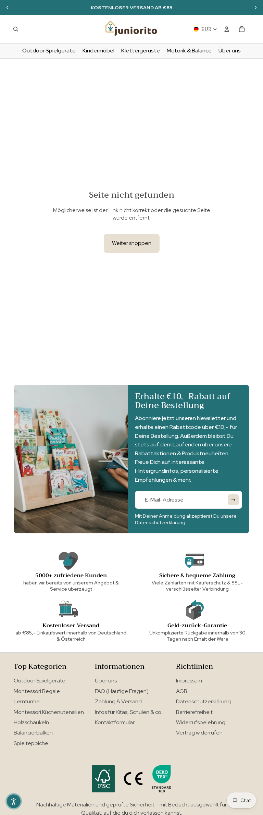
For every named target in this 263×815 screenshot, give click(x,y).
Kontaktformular (115, 722)
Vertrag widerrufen (199, 732)
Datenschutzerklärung (160, 522)
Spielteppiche (31, 743)
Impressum (189, 680)
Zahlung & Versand (118, 701)
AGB (181, 691)
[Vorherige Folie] (7, 7)
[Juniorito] (131, 29)
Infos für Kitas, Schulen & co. (128, 712)
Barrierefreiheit (194, 712)
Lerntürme (27, 701)
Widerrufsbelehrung (200, 722)
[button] (13, 801)
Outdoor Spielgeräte (39, 680)
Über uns (106, 680)
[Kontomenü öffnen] (226, 29)
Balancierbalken (33, 732)
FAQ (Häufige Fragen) (122, 691)
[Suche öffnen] (15, 29)
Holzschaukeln (31, 722)
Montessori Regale (37, 691)
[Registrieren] (233, 500)
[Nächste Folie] (255, 7)
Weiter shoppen (131, 243)
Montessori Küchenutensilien (49, 712)
